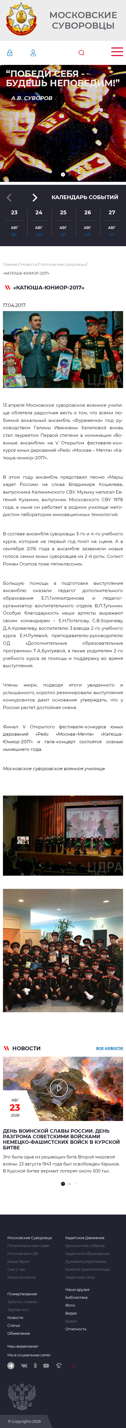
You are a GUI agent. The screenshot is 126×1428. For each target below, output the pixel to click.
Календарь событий (85, 197)
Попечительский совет (28, 1246)
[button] (63, 175)
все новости (109, 1048)
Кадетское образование (87, 1253)
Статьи (13, 1325)
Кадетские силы (80, 1277)
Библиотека (76, 1297)
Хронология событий (85, 1246)
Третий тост (18, 1310)
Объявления (18, 1333)
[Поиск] (81, 53)
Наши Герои (18, 1261)
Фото (70, 1305)
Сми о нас (16, 1269)
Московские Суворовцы (83, 20)
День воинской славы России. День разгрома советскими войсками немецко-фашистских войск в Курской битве (61, 1139)
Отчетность (75, 1329)
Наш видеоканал (22, 1346)
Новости (15, 1318)
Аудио (71, 1321)
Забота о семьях (22, 1302)
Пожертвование (22, 1294)
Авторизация (18, 53)
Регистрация (42, 53)
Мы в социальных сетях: (29, 1355)
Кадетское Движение (84, 1238)
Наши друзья (77, 1289)
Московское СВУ (23, 1253)
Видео (71, 1313)
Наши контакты (21, 1277)
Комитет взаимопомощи (87, 1269)
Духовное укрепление (85, 1261)
